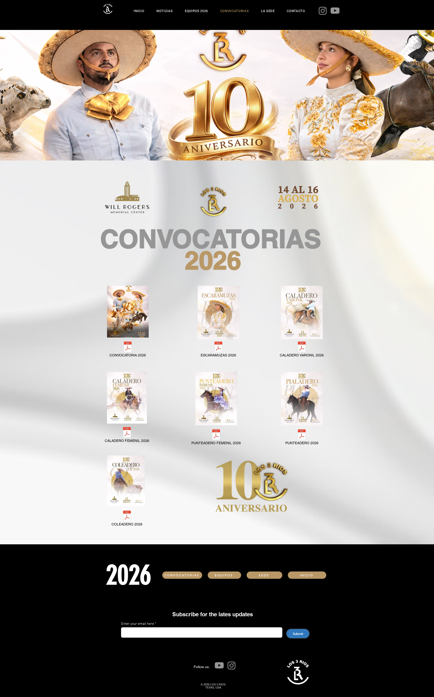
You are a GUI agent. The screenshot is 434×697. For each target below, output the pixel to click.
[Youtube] (335, 10)
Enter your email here (137, 624)
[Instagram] (322, 10)
